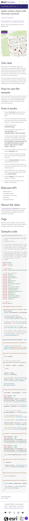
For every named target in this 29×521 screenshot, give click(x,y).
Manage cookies (12, 506)
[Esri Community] (5, 513)
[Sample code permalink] (18, 231)
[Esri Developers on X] (14, 513)
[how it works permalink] (18, 108)
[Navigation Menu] (26, 518)
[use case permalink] (12, 63)
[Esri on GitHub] (9, 513)
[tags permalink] (7, 219)
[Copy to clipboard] (25, 238)
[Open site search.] (23, 2)
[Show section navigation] (26, 6)
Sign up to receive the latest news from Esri (14, 508)
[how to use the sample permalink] (11, 92)
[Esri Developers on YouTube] (22, 513)
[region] (14, 365)
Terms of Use (21, 506)
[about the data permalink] (20, 205)
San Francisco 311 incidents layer (11, 208)
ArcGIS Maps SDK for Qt (8, 6)
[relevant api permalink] (17, 188)
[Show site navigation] (26, 2)
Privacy (5, 506)
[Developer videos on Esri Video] (18, 513)
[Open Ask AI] (19, 2)
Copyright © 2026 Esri (10, 504)
